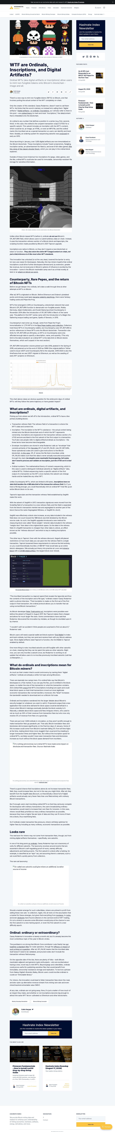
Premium (34, 7)
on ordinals (32, 843)
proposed (63, 134)
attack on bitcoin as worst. (28, 272)
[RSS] (98, 56)
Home (27, 7)
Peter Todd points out (34, 611)
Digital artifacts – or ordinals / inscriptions (33, 111)
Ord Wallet (59, 635)
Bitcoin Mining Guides (63, 14)
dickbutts (21, 918)
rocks (68, 915)
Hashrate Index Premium (101, 14)
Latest (11, 14)
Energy (90, 14)
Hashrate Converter (66, 7)
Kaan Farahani (20, 1085)
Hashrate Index (43, 782)
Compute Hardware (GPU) (79, 14)
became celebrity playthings (44, 297)
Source (41, 392)
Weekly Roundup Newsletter (19, 1001)
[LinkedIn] (87, 56)
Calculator (56, 7)
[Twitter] (33, 1009)
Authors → (80, 118)
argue (25, 688)
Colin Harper (16, 91)
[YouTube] (94, 56)
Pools (49, 7)
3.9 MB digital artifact (27, 551)
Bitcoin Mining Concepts (48, 14)
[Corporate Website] (91, 56)
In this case (25, 453)
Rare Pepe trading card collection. (50, 325)
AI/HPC (17, 14)
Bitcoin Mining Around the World (31, 14)
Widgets (76, 7)
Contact (45, 1120)
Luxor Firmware (31, 1086)
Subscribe (53, 1033)
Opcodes (34, 448)
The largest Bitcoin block (22, 589)
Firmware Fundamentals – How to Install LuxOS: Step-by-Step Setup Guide (24, 1069)
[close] (112, 2)
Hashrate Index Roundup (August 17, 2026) (57, 1067)
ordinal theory (26, 113)
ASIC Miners (42, 7)
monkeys (59, 915)
